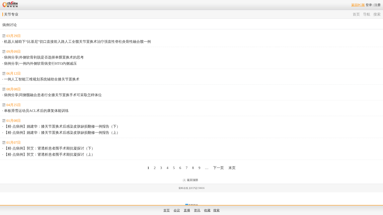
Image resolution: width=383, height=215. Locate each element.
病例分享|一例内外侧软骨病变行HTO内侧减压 (40, 63)
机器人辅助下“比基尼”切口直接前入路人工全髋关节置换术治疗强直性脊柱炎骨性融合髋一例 (77, 42)
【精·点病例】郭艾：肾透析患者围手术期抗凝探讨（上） (49, 154)
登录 (369, 5)
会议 (177, 210)
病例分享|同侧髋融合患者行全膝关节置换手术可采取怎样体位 (53, 95)
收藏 (207, 210)
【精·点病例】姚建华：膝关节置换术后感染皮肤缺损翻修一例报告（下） (62, 126)
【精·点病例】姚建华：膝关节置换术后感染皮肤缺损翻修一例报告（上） (62, 133)
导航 (366, 14)
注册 (377, 5)
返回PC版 (358, 5)
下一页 (218, 168)
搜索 (377, 14)
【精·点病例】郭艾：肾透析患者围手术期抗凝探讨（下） (49, 148)
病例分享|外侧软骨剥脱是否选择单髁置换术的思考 (44, 57)
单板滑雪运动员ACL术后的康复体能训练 (36, 111)
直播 (187, 210)
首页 (356, 14)
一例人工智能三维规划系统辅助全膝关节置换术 (41, 79)
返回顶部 (192, 180)
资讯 (197, 210)
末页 (232, 168)
